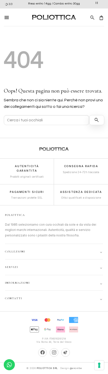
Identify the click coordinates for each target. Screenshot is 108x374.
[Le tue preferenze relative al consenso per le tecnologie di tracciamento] (99, 365)
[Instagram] (54, 352)
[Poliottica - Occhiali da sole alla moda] (54, 17)
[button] (7, 17)
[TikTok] (65, 352)
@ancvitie (76, 368)
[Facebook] (42, 352)
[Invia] (96, 120)
